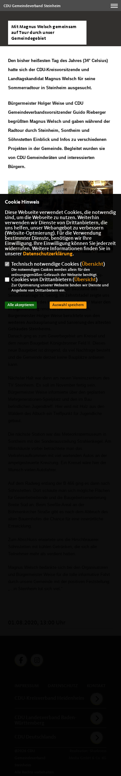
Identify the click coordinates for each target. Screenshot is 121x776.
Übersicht (92, 264)
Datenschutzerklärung (48, 254)
